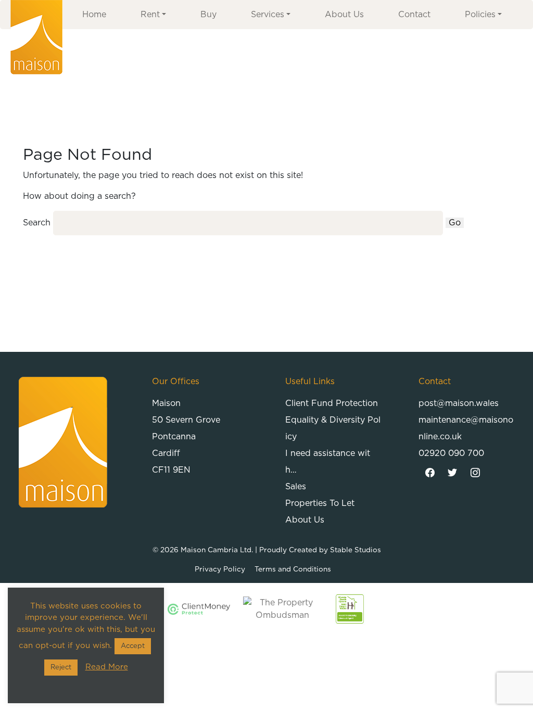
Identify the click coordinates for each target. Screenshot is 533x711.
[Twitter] (452, 473)
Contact (414, 14)
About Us (344, 14)
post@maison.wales (458, 403)
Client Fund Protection (331, 403)
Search (36, 223)
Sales (295, 487)
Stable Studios (355, 550)
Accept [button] (133, 646)
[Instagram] (475, 473)
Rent (150, 14)
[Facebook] (429, 473)
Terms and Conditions (293, 569)
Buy (208, 14)
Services (267, 14)
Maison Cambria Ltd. (217, 550)
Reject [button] (60, 667)
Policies (480, 14)
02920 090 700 (451, 453)
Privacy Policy (220, 569)
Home (94, 14)
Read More (106, 667)
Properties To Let (319, 503)
